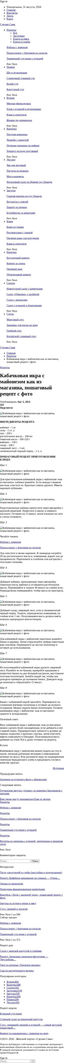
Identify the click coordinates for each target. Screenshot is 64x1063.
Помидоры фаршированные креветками (22, 889)
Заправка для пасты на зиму (22, 325)
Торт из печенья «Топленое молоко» (20, 965)
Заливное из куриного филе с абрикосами (23, 779)
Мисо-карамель (15, 176)
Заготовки (19, 35)
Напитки (12, 252)
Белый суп (12, 83)
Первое (11, 67)
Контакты (12, 12)
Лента (10, 15)
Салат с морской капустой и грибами (21, 951)
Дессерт (11, 159)
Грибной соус (14, 330)
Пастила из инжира (17, 170)
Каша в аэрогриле (17, 114)
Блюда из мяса (21, 38)
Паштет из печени (17, 207)
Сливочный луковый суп (21, 78)
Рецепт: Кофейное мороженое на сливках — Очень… (30, 878)
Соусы (10, 314)
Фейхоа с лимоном (17, 47)
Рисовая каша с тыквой (20, 232)
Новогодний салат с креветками (25, 288)
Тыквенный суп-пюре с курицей (25, 58)
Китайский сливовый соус (21, 336)
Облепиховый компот (19, 274)
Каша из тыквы (15, 227)
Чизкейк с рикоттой (18, 140)
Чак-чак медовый (16, 165)
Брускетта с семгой (17, 201)
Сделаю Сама (7, 24)
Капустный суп (15, 89)
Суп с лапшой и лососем (14, 909)
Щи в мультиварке (17, 72)
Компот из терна (16, 263)
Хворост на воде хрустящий (22, 151)
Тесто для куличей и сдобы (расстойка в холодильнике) (31, 872)
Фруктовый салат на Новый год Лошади (29, 182)
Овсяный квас (14, 269)
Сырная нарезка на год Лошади (24, 196)
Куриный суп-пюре (11, 1013)
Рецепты (11, 30)
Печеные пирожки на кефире (23, 145)
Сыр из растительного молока (17, 970)
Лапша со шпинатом (11, 883)
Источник (58, 768)
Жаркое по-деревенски (19, 120)
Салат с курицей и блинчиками (24, 305)
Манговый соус (15, 319)
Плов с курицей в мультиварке (24, 109)
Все (15, 33)
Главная (11, 10)
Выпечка (12, 128)
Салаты (11, 283)
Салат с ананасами (17, 299)
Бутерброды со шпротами (21, 212)
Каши (10, 221)
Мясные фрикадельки (19, 103)
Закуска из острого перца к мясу (18, 903)
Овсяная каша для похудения (23, 238)
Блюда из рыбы (21, 41)
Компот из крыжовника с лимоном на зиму (24, 1033)
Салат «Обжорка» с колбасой (23, 294)
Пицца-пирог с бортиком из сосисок (27, 53)
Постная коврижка (17, 134)
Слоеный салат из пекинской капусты (21, 1019)
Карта (10, 18)
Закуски (11, 190)
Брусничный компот (18, 257)
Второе (11, 98)
